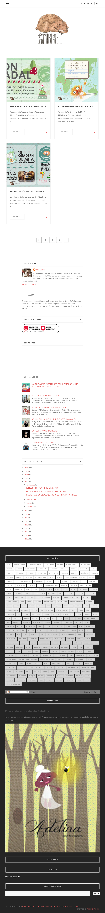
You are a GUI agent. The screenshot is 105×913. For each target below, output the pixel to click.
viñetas (35, 618)
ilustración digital (23, 581)
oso (87, 610)
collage (31, 585)
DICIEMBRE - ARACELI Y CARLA (45, 396)
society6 (56, 614)
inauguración (12, 610)
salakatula (74, 672)
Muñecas (64, 573)
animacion (53, 573)
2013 (27, 528)
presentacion (73, 668)
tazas (95, 614)
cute (24, 606)
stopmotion (19, 598)
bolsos (75, 581)
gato (86, 606)
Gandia (20, 626)
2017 (27, 514)
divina (9, 593)
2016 (27, 518)
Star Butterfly (12, 631)
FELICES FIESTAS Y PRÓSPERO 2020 (28, 106)
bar (18, 635)
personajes (38, 581)
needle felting (58, 663)
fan (80, 647)
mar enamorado (46, 610)
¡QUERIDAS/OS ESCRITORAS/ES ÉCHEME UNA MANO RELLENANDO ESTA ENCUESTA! (55, 385)
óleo (60, 618)
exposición (84, 569)
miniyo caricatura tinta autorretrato (22, 659)
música (64, 585)
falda (73, 647)
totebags (69, 676)
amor (52, 577)
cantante (33, 639)
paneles (88, 663)
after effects (12, 602)
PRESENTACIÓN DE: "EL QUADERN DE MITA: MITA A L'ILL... (51, 495)
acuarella (41, 631)
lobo (71, 655)
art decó (72, 631)
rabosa (9, 672)
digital (21, 573)
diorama (74, 573)
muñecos (84, 573)
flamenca (28, 593)
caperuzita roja (76, 602)
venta (41, 680)
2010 (27, 539)
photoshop (11, 573)
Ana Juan (36, 622)
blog (29, 602)
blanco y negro (68, 635)
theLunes (17, 618)
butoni (80, 635)
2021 (27, 475)
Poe (80, 626)
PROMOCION (58, 626)
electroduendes (41, 647)
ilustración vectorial (59, 569)
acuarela (65, 581)
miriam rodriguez (47, 659)
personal (69, 593)
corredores (44, 643)
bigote (65, 589)
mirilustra (21, 585)
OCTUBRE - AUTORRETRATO (44, 431)
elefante (54, 647)
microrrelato (61, 610)
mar (60, 593)
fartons (88, 647)
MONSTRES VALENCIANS (71, 598)
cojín (17, 606)
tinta (9, 565)
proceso (79, 593)
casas (9, 606)
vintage (59, 680)
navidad (73, 585)
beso (25, 635)
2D (42, 589)
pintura (26, 614)
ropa (53, 672)
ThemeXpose (93, 909)
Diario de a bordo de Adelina (27, 711)
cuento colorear (91, 643)
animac (51, 631)
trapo (26, 618)
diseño (19, 569)
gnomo (45, 651)
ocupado (78, 663)
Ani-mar (47, 622)
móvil (46, 663)
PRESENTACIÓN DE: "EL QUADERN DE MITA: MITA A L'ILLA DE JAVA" (28, 191)
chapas (9, 581)
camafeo (22, 639)
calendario (62, 602)
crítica (73, 569)
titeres (30, 598)
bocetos (38, 602)
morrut (91, 659)
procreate (90, 593)
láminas (10, 577)
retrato (95, 573)
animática (61, 631)
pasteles (10, 614)
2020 (27, 478)
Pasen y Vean (71, 626)
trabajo (79, 676)
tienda (59, 676)
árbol (35, 589)
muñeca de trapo (34, 663)
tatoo (78, 614)
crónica (77, 643)
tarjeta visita (67, 614)
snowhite (86, 672)
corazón (93, 589)
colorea (24, 643)
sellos (9, 598)
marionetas (80, 655)
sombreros (11, 676)
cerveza (70, 639)
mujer (73, 610)
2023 (27, 468)
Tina (23, 631)
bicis (42, 635)
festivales (68, 606)
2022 (27, 471)
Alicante (26, 622)
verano (50, 680)
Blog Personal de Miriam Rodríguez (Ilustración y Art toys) (50, 906)
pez (18, 614)
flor (18, 651)
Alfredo (16, 622)
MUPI (40, 626)
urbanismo (20, 680)
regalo (46, 614)
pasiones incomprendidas (75, 577)
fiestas (78, 606)
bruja (73, 589)
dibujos (41, 606)
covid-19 (55, 643)
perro (18, 577)
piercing (49, 668)
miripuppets (30, 569)
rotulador (49, 565)
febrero (30, 506)
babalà (88, 631)
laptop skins (61, 655)
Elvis (87, 622)
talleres (22, 676)
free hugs (27, 651)
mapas (34, 610)
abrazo (31, 631)
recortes (19, 672)
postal (9, 589)
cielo (88, 639)
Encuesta (10, 626)
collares (92, 581)
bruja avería (49, 602)
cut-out (10, 647)
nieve (69, 663)
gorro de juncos (67, 651)
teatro (40, 676)
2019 (27, 482)
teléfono (50, 676)
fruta (36, 651)
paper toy (11, 668)
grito (79, 651)
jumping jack (47, 655)
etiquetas (57, 606)
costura (10, 569)
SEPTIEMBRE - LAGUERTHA (44, 442)
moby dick (69, 659)
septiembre (32, 499)
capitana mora (46, 639)
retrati (36, 672)
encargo (31, 573)
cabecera (90, 635)
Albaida (49, 589)
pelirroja (22, 668)
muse (81, 610)
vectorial (28, 577)
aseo (81, 631)
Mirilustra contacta (12, 877)
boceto (60, 565)
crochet (10, 585)
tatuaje (87, 614)
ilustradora (22, 655)
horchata (10, 655)
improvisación (72, 565)
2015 (27, 521)
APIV (8, 622)
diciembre (31, 485)
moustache (11, 663)
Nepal (47, 626)
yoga (79, 680)
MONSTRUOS (30, 626)
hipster (94, 606)
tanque (32, 676)
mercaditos (93, 655)
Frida (57, 589)
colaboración (12, 643)
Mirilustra (40, 270)
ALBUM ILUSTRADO (90, 618)
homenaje (89, 651)
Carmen (56, 622)
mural (21, 663)
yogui (87, 680)
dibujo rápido (19, 565)
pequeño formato (36, 668)
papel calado (85, 585)
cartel (91, 577)
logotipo (51, 593)
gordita (54, 651)
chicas (79, 639)
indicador (35, 655)
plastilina (60, 668)
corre (33, 643)
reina (28, 672)
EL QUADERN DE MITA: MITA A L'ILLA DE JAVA (76, 106)
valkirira (32, 680)
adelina (86, 598)
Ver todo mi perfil (29, 284)
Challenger (67, 622)
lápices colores (51, 585)
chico (84, 581)
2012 (27, 532)
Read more (17, 132)
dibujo (31, 606)
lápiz (93, 569)
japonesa (24, 610)
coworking (66, 643)
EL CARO (78, 622)
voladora (45, 618)
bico (22, 602)
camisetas (83, 589)
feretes (10, 651)
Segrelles (90, 626)
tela (8, 618)
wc (53, 618)
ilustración (42, 569)
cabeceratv (11, 639)
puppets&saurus (88, 668)
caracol (89, 602)
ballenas (10, 635)
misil (59, 659)
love (40, 585)
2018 (27, 511)
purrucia (19, 589)
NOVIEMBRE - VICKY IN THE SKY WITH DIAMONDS (54, 419)
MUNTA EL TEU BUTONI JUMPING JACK (49, 407)
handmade (42, 573)
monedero (80, 659)
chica (59, 577)
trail (88, 676)
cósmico (19, 647)
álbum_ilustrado (13, 684)
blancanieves (53, 635)
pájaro (49, 581)
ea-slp (28, 647)
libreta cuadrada (35, 565)
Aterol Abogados (43, 598)
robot (45, 672)
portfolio (36, 614)
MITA (57, 581)
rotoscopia (62, 672)
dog (48, 606)
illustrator (85, 565)
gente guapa (40, 593)
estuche (64, 647)
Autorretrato (40, 577)
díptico (17, 593)
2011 (27, 535)
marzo (29, 503)
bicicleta (34, 635)
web (27, 589)
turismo (10, 680)
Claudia (56, 598)
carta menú (59, 639)
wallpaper (69, 680)
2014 (27, 525)
